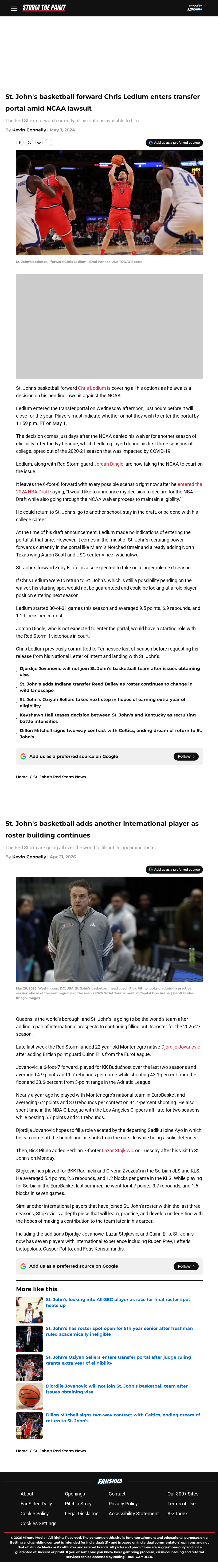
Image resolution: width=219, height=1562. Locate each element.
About (27, 1494)
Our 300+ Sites (182, 1494)
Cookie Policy (35, 1513)
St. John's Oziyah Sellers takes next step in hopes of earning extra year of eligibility (102, 702)
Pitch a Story (78, 1503)
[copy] (48, 142)
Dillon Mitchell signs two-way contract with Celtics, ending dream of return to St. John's (111, 733)
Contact (117, 1494)
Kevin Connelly (29, 130)
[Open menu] (14, 8)
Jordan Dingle (108, 464)
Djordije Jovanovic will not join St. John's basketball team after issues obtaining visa (110, 671)
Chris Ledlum (92, 388)
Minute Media (34, 1538)
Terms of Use (181, 1503)
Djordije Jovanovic (180, 1047)
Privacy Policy (123, 1503)
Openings (75, 1494)
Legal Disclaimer (82, 1513)
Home (22, 776)
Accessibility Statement (134, 1513)
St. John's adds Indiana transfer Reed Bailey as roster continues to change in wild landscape (106, 687)
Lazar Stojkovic (118, 1150)
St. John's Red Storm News (59, 776)
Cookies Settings (38, 1523)
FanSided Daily (36, 1503)
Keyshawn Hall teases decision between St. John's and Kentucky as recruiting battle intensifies (108, 718)
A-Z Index (177, 1513)
